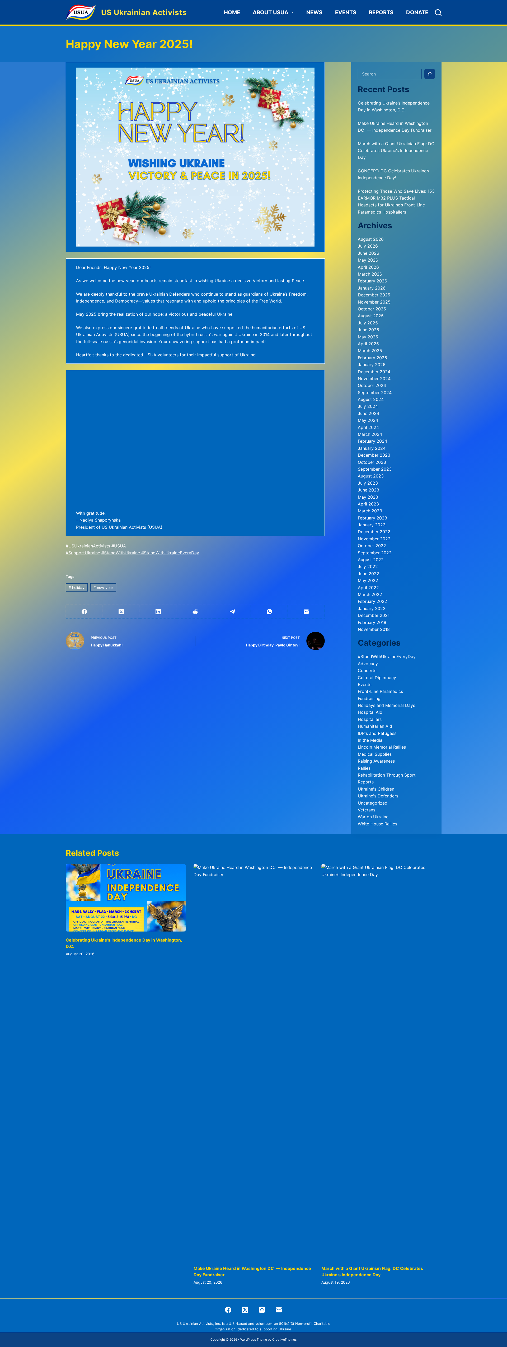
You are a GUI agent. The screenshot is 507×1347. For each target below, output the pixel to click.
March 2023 (370, 510)
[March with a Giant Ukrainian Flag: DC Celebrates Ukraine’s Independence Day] (381, 1062)
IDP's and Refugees (377, 733)
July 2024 (368, 406)
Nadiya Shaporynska (100, 520)
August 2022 (371, 559)
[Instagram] (262, 1310)
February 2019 (372, 622)
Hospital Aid (370, 712)
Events (345, 12)
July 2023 (368, 483)
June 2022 (368, 573)
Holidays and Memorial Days (386, 705)
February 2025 (372, 357)
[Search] (438, 12)
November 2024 (374, 378)
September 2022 (375, 552)
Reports (381, 12)
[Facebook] (84, 611)
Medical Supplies (375, 754)
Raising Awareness (376, 761)
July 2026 (368, 246)
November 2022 (374, 538)
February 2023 (372, 518)
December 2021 (373, 615)
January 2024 (372, 448)
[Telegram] (232, 611)
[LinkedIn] (158, 611)
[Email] (306, 611)
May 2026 (368, 260)
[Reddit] (195, 611)
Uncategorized (372, 803)
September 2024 (375, 392)
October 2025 (372, 308)
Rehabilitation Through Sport (387, 775)
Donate (417, 12)
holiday (76, 587)
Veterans (366, 809)
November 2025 (374, 302)
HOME (232, 12)
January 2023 (372, 524)
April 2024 (368, 427)
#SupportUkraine (83, 552)
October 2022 (372, 545)
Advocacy (368, 663)
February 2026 (372, 280)
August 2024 (371, 399)
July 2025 (368, 322)
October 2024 (372, 385)
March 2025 (370, 350)
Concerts (367, 670)
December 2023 (374, 455)
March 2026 (370, 274)
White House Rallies (377, 823)
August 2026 (371, 239)
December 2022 (374, 531)
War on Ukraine (373, 816)
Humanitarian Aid (375, 726)
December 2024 (374, 371)
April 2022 (368, 587)
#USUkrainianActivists (88, 546)
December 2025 (374, 294)
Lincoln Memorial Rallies (382, 747)
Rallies (364, 768)
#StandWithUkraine (120, 552)
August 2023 (371, 476)
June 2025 (368, 329)
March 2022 (370, 594)
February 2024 (372, 441)
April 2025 (368, 343)
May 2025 (368, 336)
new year (103, 587)
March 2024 (370, 434)
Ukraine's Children (376, 789)
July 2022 (368, 566)
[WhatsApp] (269, 611)
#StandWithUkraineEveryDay (169, 552)
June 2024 (368, 413)
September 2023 (375, 469)
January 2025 (372, 364)
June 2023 (368, 490)
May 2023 (368, 497)
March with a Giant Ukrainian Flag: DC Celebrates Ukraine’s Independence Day (396, 150)
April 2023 (368, 504)
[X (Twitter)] (121, 611)
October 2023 (372, 462)
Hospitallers (370, 719)
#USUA (118, 546)
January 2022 (372, 608)
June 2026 (368, 253)
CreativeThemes (284, 1339)
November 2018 (374, 629)
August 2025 (371, 315)
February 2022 (372, 601)
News (314, 12)
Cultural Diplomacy (377, 677)
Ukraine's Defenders (378, 795)
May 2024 (368, 420)
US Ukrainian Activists (144, 12)
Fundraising (369, 698)
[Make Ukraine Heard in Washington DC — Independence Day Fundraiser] (253, 1062)
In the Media (370, 740)
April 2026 (368, 267)
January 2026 (372, 288)
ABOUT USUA (270, 12)
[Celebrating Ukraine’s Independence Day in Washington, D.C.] (126, 898)
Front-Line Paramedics (380, 691)
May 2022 (368, 580)
